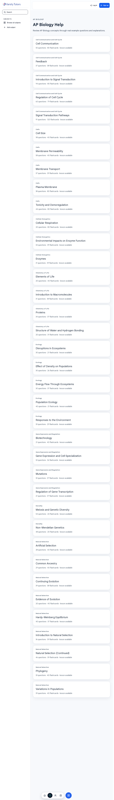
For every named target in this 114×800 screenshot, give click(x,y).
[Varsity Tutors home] (11, 4)
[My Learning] (50, 795)
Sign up (105, 5)
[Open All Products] (68, 795)
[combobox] (16, 12)
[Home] (44, 795)
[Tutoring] (55, 795)
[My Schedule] (60, 795)
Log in (95, 5)
